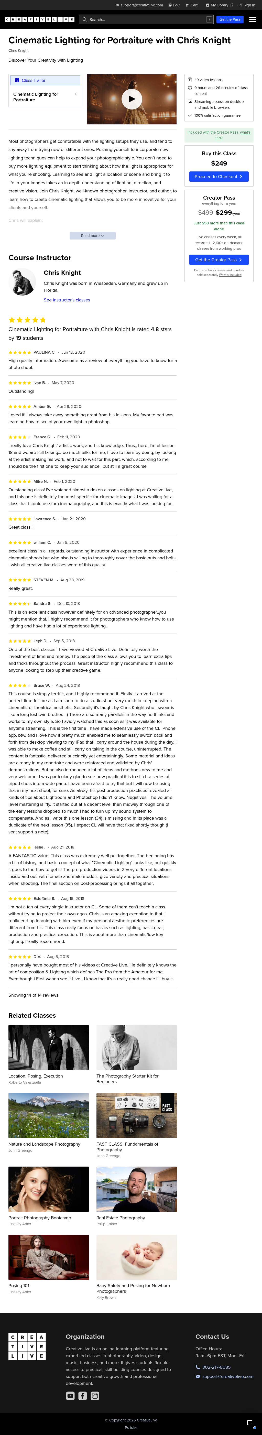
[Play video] (132, 99)
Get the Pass (230, 19)
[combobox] (146, 19)
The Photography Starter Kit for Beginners (127, 1079)
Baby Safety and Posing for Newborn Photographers (133, 1288)
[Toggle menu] (252, 19)
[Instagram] (95, 1395)
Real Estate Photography (120, 1217)
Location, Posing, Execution (35, 1076)
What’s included (230, 275)
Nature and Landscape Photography (44, 1144)
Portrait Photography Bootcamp (39, 1217)
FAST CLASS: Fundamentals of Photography (127, 1147)
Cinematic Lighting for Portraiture (35, 97)
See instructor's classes (67, 300)
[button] (250, 1423)
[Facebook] (82, 1395)
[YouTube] (70, 1395)
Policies (131, 1427)
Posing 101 (18, 1285)
